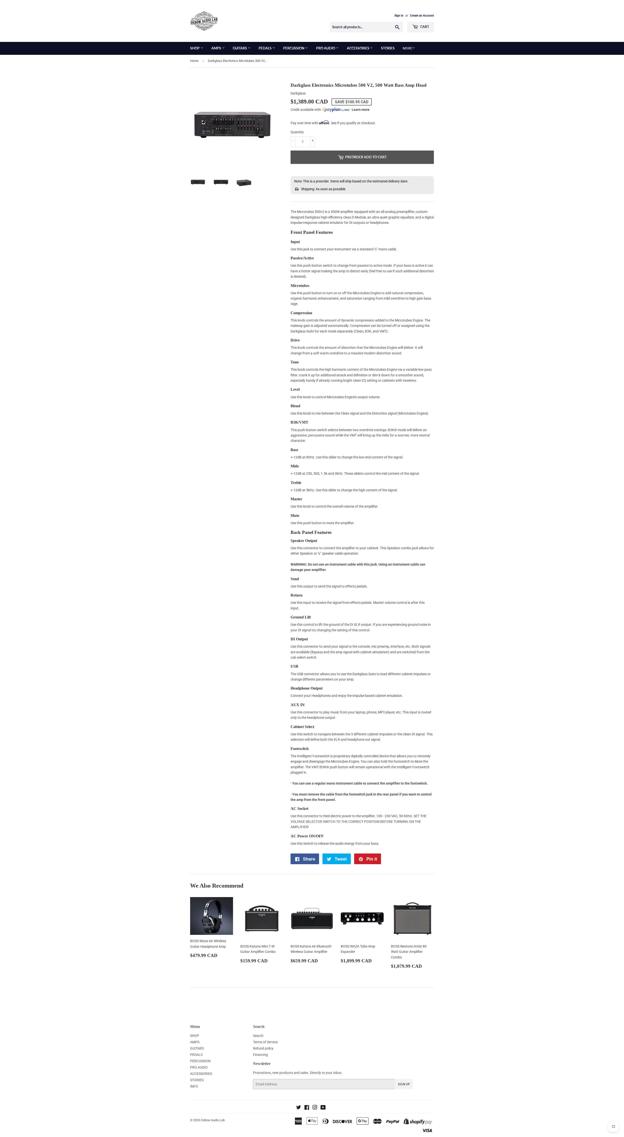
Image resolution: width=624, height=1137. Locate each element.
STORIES (388, 48)
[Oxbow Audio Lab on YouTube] (323, 1108)
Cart (424, 27)
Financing (260, 1055)
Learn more (361, 110)
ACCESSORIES (358, 48)
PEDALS (265, 48)
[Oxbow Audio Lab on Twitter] (298, 1108)
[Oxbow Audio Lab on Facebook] (306, 1108)
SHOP (195, 48)
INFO (194, 1086)
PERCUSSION (294, 48)
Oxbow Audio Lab (213, 1120)
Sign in (398, 15)
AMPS (216, 48)
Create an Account (422, 15)
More (407, 48)
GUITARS (240, 48)
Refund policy (263, 1048)
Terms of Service (265, 1042)
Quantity (297, 132)
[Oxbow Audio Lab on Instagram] (314, 1108)
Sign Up (404, 1084)
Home (194, 61)
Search (258, 1036)
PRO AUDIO (326, 48)
